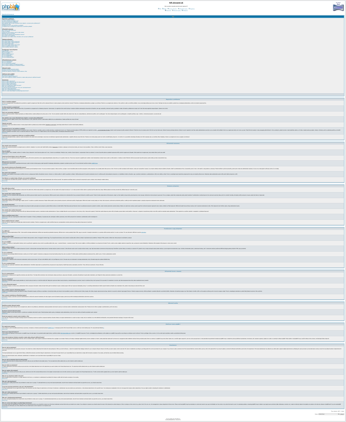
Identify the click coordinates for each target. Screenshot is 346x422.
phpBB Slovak (173, 419)
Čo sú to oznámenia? (7, 55)
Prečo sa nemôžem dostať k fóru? (9, 45)
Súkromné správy (177, 10)
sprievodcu (143, 232)
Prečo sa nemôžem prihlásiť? (8, 19)
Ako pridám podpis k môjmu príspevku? (11, 42)
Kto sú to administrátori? (7, 61)
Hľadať (165, 8)
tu (103, 327)
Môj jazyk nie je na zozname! (8, 33)
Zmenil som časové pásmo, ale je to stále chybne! (13, 32)
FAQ (160, 8)
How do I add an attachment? (8, 81)
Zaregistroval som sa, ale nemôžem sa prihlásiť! (12, 25)
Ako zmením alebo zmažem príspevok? (11, 41)
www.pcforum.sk (178, 419)
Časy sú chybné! (6, 31)
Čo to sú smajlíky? (6, 52)
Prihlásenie (185, 10)
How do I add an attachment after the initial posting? (13, 82)
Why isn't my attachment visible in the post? (11, 85)
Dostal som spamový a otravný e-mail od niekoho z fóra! (14, 71)
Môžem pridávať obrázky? (8, 54)
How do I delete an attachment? (9, 83)
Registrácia (192, 8)
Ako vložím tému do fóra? (7, 40)
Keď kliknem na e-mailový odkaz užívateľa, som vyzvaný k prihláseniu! (17, 36)
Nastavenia (168, 10)
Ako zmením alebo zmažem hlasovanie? (11, 44)
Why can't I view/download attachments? (11, 89)
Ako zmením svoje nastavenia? (9, 30)
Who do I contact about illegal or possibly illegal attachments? (15, 90)
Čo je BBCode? (5, 50)
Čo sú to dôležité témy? (7, 56)
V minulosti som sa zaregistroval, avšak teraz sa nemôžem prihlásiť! (17, 26)
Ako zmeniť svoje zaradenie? (8, 35)
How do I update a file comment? (9, 84)
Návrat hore (4, 104)
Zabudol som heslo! (6, 24)
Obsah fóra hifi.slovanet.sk (8, 14)
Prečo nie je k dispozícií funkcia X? (9, 76)
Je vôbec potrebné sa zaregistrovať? (10, 21)
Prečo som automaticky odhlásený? (10, 22)
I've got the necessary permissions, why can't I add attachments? (16, 87)
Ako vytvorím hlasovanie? (8, 43)
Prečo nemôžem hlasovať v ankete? (10, 47)
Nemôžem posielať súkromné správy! (10, 69)
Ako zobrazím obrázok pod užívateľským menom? (13, 34)
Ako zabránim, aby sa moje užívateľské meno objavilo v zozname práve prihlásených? (21, 23)
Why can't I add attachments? (8, 86)
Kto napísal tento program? (8, 75)
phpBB (171, 418)
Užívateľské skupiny (183, 8)
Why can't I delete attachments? (9, 88)
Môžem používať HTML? (7, 51)
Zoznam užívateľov (173, 8)
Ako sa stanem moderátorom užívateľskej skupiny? (13, 65)
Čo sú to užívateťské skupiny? (9, 63)
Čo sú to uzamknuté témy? (8, 57)
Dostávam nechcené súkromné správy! (11, 70)
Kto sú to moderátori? (7, 62)
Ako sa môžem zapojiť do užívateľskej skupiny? (12, 64)
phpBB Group (95, 163)
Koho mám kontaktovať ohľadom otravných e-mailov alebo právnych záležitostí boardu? (21, 77)
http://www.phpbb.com (65, 333)
